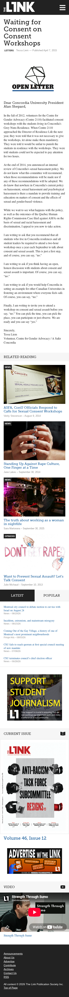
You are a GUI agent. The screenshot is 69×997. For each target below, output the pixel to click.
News (6, 613)
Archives (9, 969)
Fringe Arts (9, 637)
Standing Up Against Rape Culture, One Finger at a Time (32, 466)
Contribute (10, 965)
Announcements (13, 953)
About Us (9, 957)
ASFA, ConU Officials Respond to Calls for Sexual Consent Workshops (33, 409)
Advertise (9, 961)
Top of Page (11, 987)
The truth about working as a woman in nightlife (34, 522)
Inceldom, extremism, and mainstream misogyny (29, 620)
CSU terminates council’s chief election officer (28, 658)
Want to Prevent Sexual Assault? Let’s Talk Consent (33, 578)
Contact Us (10, 973)
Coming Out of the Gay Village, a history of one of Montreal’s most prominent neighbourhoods (30, 632)
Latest (17, 595)
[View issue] (34, 786)
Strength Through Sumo (18, 935)
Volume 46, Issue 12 (25, 838)
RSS (6, 976)
